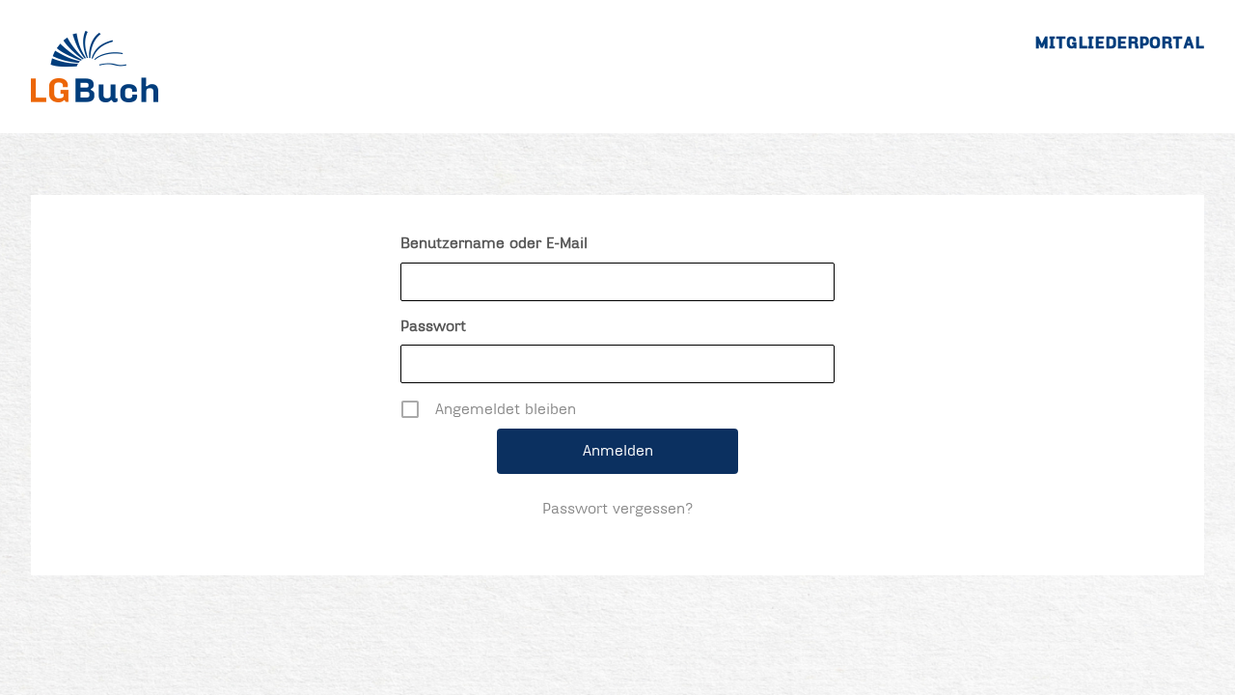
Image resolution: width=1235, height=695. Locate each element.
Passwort (433, 326)
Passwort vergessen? (618, 508)
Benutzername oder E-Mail (494, 243)
